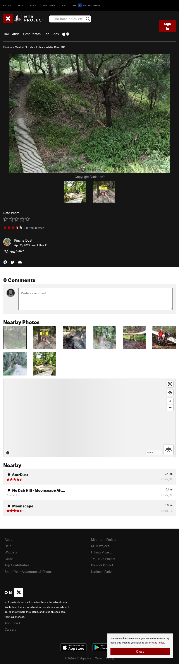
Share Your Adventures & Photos (28, 572)
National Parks (101, 572)
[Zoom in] (170, 401)
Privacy (110, 658)
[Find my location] (170, 392)
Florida (7, 47)
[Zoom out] (170, 407)
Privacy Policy (156, 642)
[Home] (25, 18)
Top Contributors (17, 565)
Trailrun (49, 5)
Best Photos (32, 34)
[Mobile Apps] (65, 34)
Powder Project (102, 565)
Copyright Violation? (90, 177)
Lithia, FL (42, 245)
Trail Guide (11, 34)
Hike (33, 5)
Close (140, 651)
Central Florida (24, 47)
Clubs (9, 559)
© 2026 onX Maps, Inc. (78, 658)
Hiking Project (101, 552)
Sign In (167, 26)
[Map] (89, 418)
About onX (12, 623)
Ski (64, 5)
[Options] (168, 450)
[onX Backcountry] (86, 5)
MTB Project (100, 546)
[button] (5, 261)
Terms (98, 658)
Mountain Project (103, 539)
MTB (21, 5)
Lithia (39, 47)
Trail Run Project (103, 559)
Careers (10, 629)
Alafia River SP (55, 47)
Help (8, 546)
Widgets (11, 552)
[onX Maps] (14, 595)
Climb (7, 5)
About (9, 539)
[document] (140, 646)
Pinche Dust (23, 240)
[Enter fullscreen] (170, 384)
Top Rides (51, 34)
